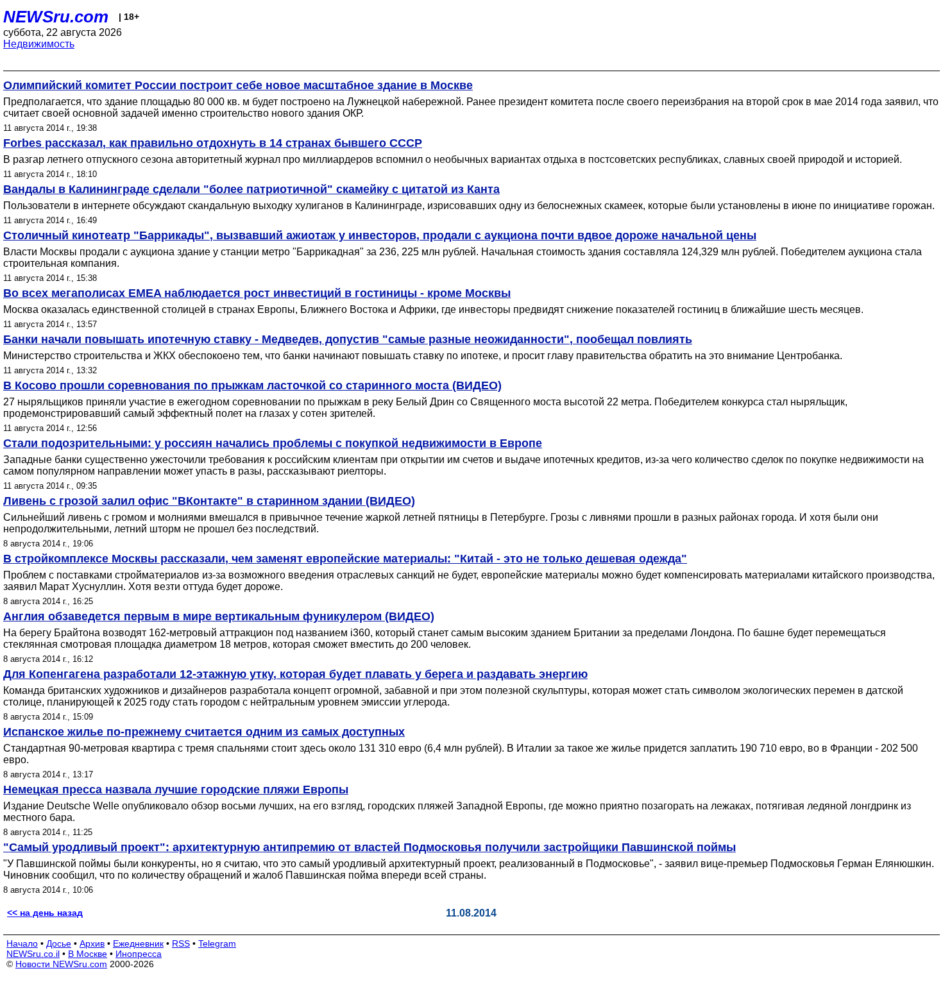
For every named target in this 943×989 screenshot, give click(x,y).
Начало (22, 943)
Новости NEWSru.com (61, 964)
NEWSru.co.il (33, 954)
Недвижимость (38, 43)
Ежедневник (138, 943)
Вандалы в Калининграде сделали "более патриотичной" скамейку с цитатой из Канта (251, 189)
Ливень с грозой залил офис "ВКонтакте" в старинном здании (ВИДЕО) (209, 501)
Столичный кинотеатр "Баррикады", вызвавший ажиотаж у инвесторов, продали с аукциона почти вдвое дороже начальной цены (379, 235)
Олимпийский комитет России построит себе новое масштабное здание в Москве (238, 85)
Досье (58, 943)
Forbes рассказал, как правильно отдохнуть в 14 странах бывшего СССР (212, 143)
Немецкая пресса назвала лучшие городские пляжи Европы (175, 789)
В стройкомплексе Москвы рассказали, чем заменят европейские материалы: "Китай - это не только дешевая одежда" (345, 558)
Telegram (217, 943)
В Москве (87, 954)
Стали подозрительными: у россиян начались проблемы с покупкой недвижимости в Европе (272, 443)
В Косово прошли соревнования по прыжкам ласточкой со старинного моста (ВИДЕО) (252, 385)
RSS (181, 943)
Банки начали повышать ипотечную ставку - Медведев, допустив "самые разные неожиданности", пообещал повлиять (347, 339)
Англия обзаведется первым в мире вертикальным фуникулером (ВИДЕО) (218, 616)
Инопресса (138, 954)
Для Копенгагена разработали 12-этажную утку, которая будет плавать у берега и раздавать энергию (295, 674)
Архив (92, 943)
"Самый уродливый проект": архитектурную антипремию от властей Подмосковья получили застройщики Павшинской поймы (369, 847)
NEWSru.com (55, 16)
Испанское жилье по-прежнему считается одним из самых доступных (204, 731)
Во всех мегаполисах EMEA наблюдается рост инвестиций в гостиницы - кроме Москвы (257, 293)
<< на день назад (45, 913)
